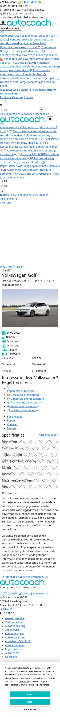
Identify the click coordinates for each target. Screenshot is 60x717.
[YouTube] (11, 609)
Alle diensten (9, 28)
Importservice (13, 649)
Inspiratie (6, 97)
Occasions (11, 657)
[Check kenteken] (41, 109)
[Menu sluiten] (50, 118)
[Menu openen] (3, 22)
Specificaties (14, 416)
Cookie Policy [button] (24, 681)
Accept (30, 694)
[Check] (2, 190)
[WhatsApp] (2, 101)
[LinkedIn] (7, 609)
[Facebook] (1, 609)
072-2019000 (10, 593)
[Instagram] (4, 609)
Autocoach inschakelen (35, 114)
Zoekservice (12, 630)
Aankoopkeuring (15, 637)
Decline (30, 702)
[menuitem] (30, 36)
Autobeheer (12, 653)
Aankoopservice (14, 618)
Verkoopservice (14, 622)
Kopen (11, 420)
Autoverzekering (15, 645)
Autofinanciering (15, 626)
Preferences (30, 709)
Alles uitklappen (48, 434)
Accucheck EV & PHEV (18, 641)
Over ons (17, 97)
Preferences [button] (44, 685)
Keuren (11, 428)
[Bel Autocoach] (5, 101)
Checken (12, 424)
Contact (28, 97)
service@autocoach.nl (34, 593)
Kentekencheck (14, 633)
